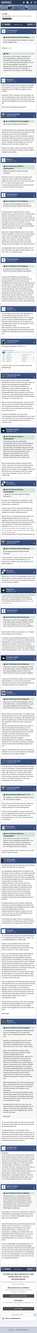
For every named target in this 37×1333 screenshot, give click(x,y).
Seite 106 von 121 (18, 24)
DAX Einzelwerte (27, 16)
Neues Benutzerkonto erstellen (18, 1296)
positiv (10, 48)
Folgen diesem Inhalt (16, 1314)
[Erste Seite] (2, 24)
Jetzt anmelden (18, 1308)
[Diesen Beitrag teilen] (34, 32)
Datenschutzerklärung (22, 1329)
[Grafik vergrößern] (21, 228)
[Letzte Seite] (35, 24)
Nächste (30, 24)
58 (34, 1314)
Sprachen (11, 1329)
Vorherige (7, 24)
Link (24, 346)
